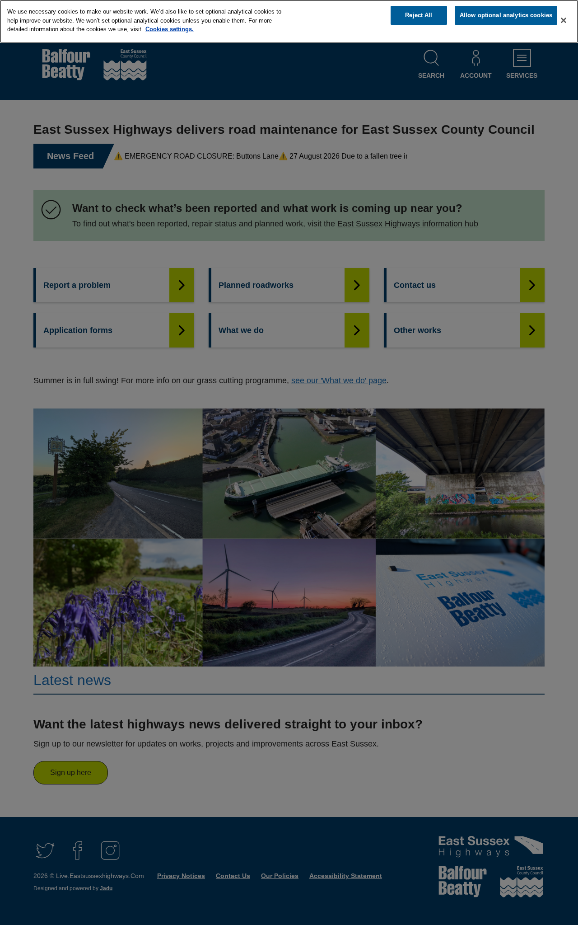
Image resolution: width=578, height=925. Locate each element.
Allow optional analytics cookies (506, 15)
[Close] (563, 20)
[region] (289, 21)
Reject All (418, 15)
